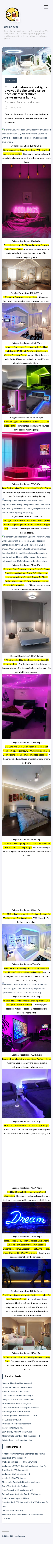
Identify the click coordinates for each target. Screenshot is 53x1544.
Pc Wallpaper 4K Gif (11, 1419)
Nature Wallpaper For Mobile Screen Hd (21, 1435)
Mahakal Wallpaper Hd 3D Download (19, 1461)
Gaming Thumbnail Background (17, 1383)
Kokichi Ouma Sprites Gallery (15, 1391)
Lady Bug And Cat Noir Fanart (16, 1411)
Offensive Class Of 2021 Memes (17, 1387)
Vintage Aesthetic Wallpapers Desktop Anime (23, 1453)
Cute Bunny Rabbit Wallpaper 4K (17, 1490)
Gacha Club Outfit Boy (12, 1510)
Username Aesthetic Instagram (16, 1403)
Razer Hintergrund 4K (12, 1427)
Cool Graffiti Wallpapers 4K (15, 1470)
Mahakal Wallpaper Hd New (15, 1498)
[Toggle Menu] (46, 6)
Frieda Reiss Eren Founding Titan (17, 1440)
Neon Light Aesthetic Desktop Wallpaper (21, 1482)
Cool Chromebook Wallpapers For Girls (20, 1407)
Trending (11, 80)
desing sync (11, 26)
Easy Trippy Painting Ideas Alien (17, 1431)
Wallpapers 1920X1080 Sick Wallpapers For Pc (24, 1465)
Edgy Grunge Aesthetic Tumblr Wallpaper (21, 1494)
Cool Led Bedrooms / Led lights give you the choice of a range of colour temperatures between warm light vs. (26, 92)
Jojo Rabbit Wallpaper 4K (14, 1457)
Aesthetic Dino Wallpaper (14, 1478)
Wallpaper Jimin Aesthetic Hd (16, 1474)
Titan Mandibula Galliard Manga (17, 1395)
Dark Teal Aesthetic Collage (15, 1486)
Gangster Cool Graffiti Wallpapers (18, 1399)
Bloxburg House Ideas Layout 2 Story (19, 1415)
